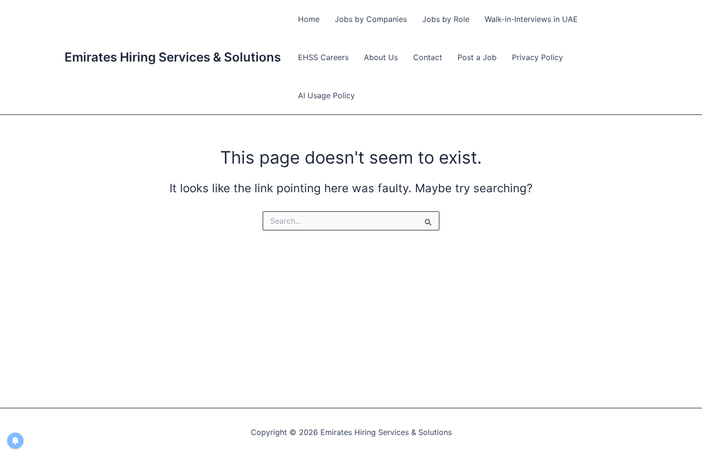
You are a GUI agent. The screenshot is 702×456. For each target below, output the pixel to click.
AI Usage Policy (326, 95)
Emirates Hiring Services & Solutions (172, 57)
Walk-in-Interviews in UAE (531, 19)
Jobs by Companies (371, 19)
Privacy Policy (537, 57)
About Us (381, 57)
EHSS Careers (323, 57)
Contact (427, 57)
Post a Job (477, 57)
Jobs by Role (445, 19)
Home (308, 19)
